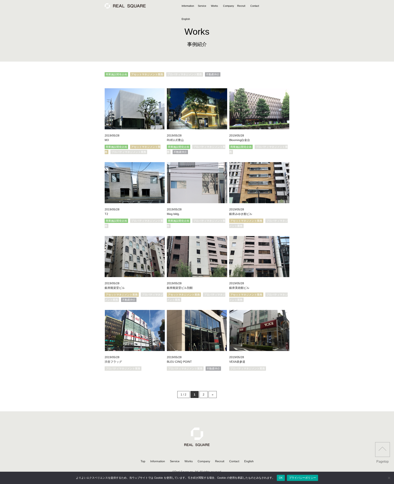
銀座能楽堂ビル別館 (180, 287)
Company (228, 6)
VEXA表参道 (237, 361)
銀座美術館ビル (239, 287)
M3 (107, 140)
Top (143, 461)
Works (214, 6)
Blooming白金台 (239, 140)
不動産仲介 (212, 74)
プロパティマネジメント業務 (184, 74)
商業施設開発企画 (116, 74)
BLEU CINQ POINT (179, 361)
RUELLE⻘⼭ (175, 140)
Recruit (241, 6)
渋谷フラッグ (113, 361)
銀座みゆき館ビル (240, 214)
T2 (106, 214)
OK (281, 477)
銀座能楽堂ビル (115, 287)
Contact (254, 6)
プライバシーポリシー (302, 477)
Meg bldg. (173, 214)
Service (202, 6)
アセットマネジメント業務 (147, 74)
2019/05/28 (112, 135)
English (186, 19)
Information (188, 6)
